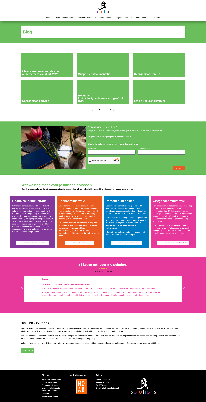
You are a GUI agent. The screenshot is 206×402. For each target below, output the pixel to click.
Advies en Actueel (143, 18)
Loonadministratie (84, 18)
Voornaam (92, 148)
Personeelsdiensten (103, 18)
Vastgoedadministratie (123, 18)
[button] (22, 287)
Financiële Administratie (64, 18)
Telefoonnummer (144, 148)
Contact (157, 18)
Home (48, 18)
